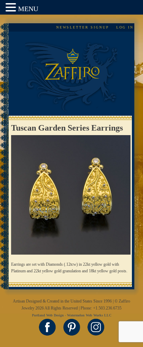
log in (125, 27)
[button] (12, 7)
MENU (28, 9)
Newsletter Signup (82, 27)
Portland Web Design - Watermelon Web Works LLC (71, 315)
